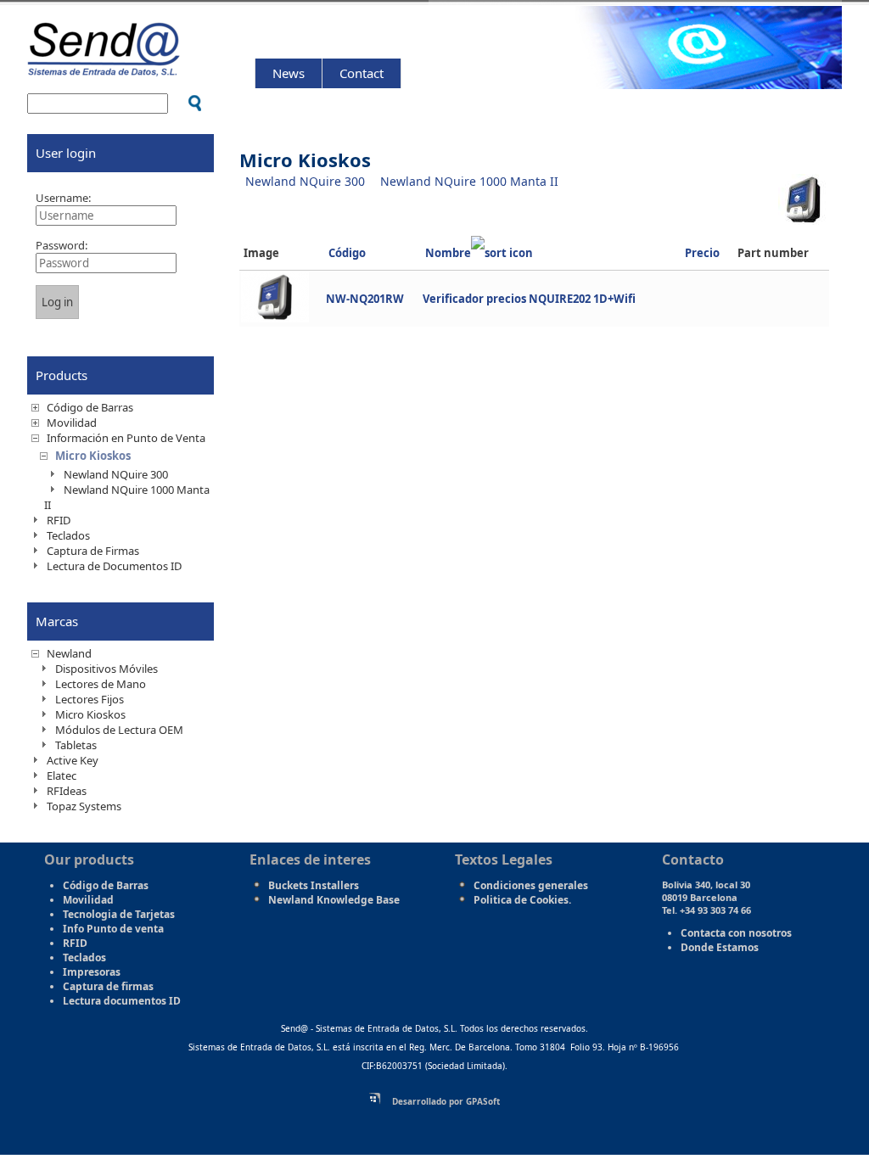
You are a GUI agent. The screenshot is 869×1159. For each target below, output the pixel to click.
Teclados (68, 535)
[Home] (103, 69)
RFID (58, 520)
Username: (63, 197)
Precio (702, 252)
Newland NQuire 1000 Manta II (469, 181)
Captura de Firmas (93, 550)
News (288, 72)
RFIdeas (67, 790)
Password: (61, 245)
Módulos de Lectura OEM (119, 729)
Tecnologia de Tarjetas (119, 914)
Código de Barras (90, 407)
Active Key (72, 760)
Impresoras (92, 972)
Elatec (61, 775)
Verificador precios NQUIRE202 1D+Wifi (529, 298)
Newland (69, 653)
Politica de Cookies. (522, 900)
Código (347, 252)
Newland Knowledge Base (334, 900)
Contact (361, 72)
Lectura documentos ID (122, 1001)
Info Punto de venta (113, 928)
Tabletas (76, 745)
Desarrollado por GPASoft (445, 1101)
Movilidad (72, 422)
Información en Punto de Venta (126, 437)
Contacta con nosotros (736, 933)
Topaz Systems (84, 806)
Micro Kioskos (93, 455)
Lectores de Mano (100, 683)
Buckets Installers (313, 885)
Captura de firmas (108, 986)
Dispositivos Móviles (106, 668)
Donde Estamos (720, 947)
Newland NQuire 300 (305, 181)
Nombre (448, 252)
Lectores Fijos (89, 699)
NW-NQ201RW (365, 298)
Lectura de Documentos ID (114, 566)
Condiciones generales (531, 885)
